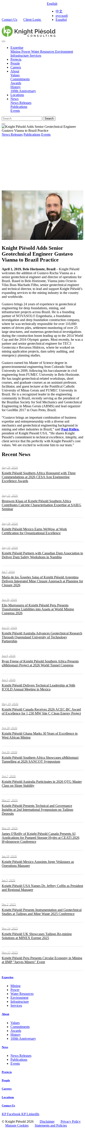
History (15, 87)
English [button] (52, 3)
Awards (15, 83)
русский (62, 16)
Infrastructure (20, 55)
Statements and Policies (51, 1125)
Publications (18, 107)
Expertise (16, 47)
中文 (59, 11)
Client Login (32, 19)
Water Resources (43, 51)
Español (61, 19)
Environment (64, 51)
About (14, 71)
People (15, 63)
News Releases (20, 103)
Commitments (20, 79)
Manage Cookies (17, 1125)
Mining (15, 51)
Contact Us (9, 19)
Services (35, 55)
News (14, 99)
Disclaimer (47, 1121)
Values (15, 75)
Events (15, 110)
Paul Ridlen (70, 429)
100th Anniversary (23, 91)
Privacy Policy (71, 1121)
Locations (17, 95)
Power (26, 51)
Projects (15, 59)
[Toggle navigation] (3, 41)
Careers (15, 67)
